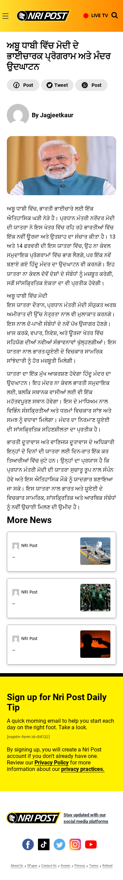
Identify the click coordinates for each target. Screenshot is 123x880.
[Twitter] (57, 85)
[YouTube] (91, 844)
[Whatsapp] (91, 85)
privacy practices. (83, 769)
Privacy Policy (52, 762)
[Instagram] (75, 844)
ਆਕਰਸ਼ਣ (58, 374)
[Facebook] (23, 85)
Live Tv (99, 15)
